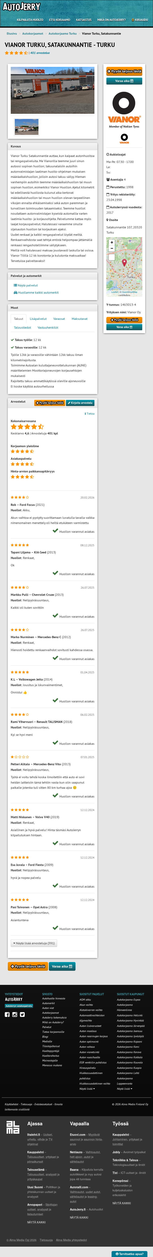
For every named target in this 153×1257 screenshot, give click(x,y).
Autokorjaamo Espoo (128, 999)
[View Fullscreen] (112, 257)
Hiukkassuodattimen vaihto (94, 1083)
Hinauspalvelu (87, 1068)
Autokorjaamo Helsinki (130, 1015)
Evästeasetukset (43, 1104)
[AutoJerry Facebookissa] (8, 1015)
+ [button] (112, 242)
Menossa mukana (52, 1065)
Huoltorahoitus (50, 1055)
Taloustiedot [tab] (22, 327)
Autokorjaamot (32, 33)
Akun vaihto (86, 1005)
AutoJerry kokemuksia (54, 1017)
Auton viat (48, 1008)
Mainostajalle (50, 1060)
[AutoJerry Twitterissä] (23, 1015)
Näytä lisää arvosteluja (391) (35, 943)
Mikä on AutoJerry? (111, 20)
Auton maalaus (88, 1031)
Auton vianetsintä (89, 1052)
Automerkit (48, 1003)
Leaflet (114, 291)
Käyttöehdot (12, 1104)
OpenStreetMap (129, 291)
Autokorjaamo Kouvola (130, 1062)
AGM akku (85, 999)
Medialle (47, 1041)
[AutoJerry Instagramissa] (15, 1015)
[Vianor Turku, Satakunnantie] (52, 90)
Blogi (45, 1036)
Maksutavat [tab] (79, 319)
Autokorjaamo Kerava (129, 1052)
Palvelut (46, 1027)
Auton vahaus (87, 1047)
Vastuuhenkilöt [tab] (48, 327)
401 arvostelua (40, 53)
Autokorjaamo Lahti (128, 1073)
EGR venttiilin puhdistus (93, 1062)
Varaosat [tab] (59, 319)
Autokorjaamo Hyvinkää (130, 1020)
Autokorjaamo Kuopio (129, 1068)
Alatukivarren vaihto (90, 1010)
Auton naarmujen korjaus (93, 1036)
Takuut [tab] (18, 319)
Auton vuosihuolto (89, 1057)
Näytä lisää (86, 1089)
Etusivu (12, 33)
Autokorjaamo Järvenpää (131, 1026)
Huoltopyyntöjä (50, 1051)
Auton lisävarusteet (90, 1026)
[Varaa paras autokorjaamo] (14, 999)
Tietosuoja (26, 1104)
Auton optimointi (89, 1041)
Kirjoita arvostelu (81, 403)
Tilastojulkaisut (51, 1046)
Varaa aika (122, 81)
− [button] (112, 248)
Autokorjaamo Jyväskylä (130, 1036)
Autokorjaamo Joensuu (129, 1031)
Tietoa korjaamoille (53, 1032)
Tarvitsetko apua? (131, 1254)
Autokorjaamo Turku (63, 33)
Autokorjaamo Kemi (128, 1047)
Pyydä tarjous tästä (125, 71)
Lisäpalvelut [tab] (38, 319)
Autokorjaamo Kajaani (129, 1041)
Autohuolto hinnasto (53, 998)
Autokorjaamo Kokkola (129, 1057)
